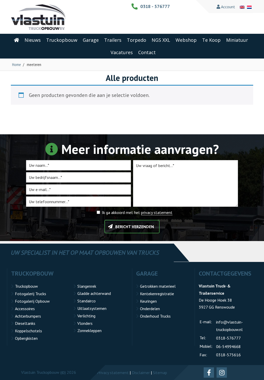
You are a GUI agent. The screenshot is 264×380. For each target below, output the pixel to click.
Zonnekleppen (89, 330)
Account (227, 6)
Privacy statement (113, 372)
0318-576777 (228, 338)
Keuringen (148, 301)
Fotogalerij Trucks (30, 293)
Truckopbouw (26, 286)
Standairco (86, 300)
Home (16, 64)
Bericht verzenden (134, 226)
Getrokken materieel (158, 286)
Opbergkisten (26, 338)
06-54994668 (228, 346)
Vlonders (85, 323)
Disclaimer (141, 372)
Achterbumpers (28, 316)
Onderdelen (150, 308)
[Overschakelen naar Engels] (242, 7)
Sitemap (160, 372)
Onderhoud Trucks (155, 316)
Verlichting (86, 315)
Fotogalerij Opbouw (32, 301)
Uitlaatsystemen (91, 308)
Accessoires (25, 308)
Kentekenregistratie (157, 293)
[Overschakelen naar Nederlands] (249, 7)
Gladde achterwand (94, 293)
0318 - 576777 (155, 6)
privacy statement (156, 212)
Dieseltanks (25, 323)
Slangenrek (86, 286)
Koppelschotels (28, 330)
